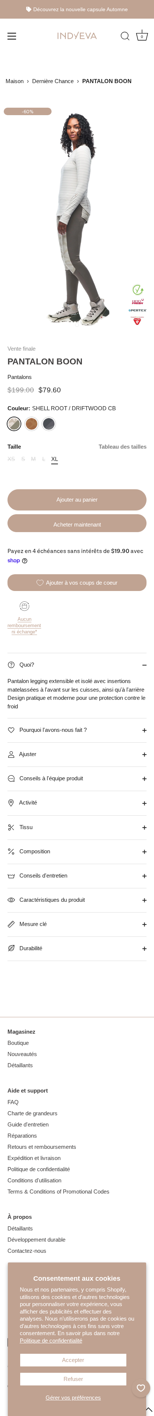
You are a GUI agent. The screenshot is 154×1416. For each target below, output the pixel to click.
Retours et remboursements (41, 1147)
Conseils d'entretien (42, 875)
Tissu (25, 827)
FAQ (13, 1102)
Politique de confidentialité (51, 1340)
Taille (77, 446)
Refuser (73, 1379)
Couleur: (61, 408)
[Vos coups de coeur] (141, 1388)
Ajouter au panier (77, 499)
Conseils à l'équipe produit (50, 778)
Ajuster (27, 754)
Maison (15, 81)
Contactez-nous (26, 1251)
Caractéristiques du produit (51, 900)
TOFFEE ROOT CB (31, 423)
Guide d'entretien (28, 1124)
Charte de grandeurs (32, 1113)
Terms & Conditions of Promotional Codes (58, 1191)
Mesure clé (32, 924)
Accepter (73, 1360)
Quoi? (26, 664)
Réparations (22, 1135)
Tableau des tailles (123, 446)
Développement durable (36, 1239)
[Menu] (12, 36)
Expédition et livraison (34, 1158)
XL (54, 459)
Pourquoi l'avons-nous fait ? (52, 730)
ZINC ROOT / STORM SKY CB (48, 423)
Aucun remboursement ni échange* (24, 625)
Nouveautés (22, 1054)
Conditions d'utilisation (34, 1180)
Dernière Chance (53, 81)
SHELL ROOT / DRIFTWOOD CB (14, 423)
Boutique (18, 1043)
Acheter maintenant (77, 524)
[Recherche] (125, 37)
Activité (27, 802)
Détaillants (20, 1065)
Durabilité (30, 948)
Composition (34, 851)
